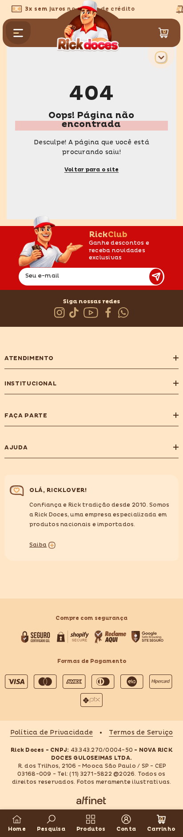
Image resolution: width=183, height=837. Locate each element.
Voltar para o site (91, 170)
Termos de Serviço (141, 732)
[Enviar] (156, 277)
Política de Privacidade (51, 732)
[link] (51, 823)
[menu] (18, 33)
